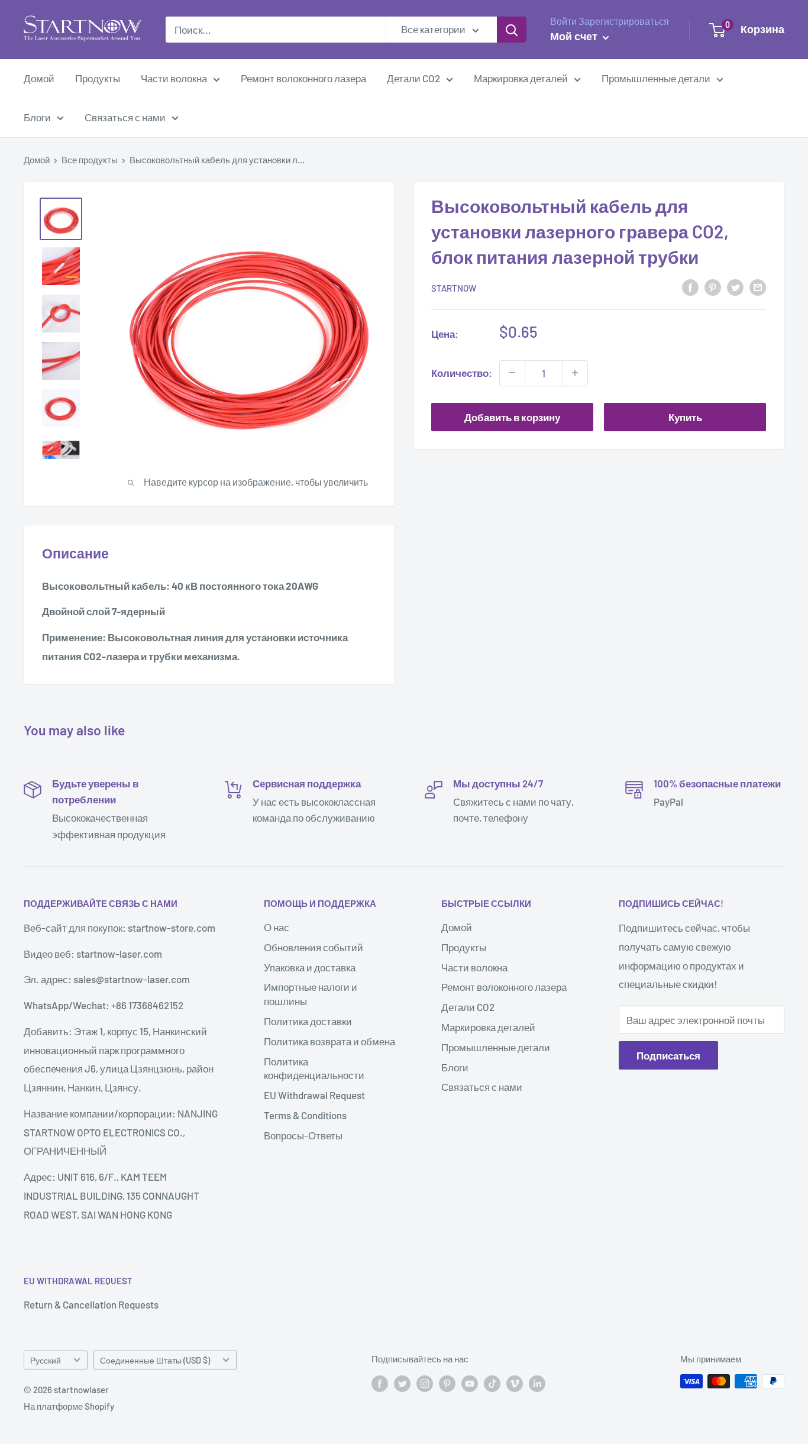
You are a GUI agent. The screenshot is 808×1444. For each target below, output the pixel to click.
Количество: (461, 372)
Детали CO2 (413, 78)
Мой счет (575, 36)
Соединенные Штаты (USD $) (155, 1360)
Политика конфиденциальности (314, 1068)
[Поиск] (511, 30)
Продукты (97, 78)
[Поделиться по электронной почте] (757, 286)
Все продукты (90, 159)
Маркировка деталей (521, 78)
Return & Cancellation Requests (91, 1304)
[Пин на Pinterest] (712, 286)
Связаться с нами (125, 117)
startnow (453, 287)
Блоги (37, 117)
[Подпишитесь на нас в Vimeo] (514, 1383)
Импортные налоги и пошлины (310, 994)
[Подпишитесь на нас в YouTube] (469, 1383)
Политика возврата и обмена (329, 1041)
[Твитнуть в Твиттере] (735, 286)
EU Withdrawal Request (314, 1095)
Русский (45, 1360)
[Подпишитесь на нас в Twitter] (402, 1383)
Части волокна (174, 78)
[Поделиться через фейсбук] (690, 286)
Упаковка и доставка (309, 967)
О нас (276, 927)
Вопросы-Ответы (303, 1135)
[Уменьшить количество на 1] (512, 372)
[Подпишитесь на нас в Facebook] (379, 1383)
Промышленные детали (656, 78)
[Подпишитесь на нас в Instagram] (424, 1383)
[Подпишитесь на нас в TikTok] (492, 1383)
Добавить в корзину (512, 416)
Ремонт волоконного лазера (303, 78)
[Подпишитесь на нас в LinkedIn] (537, 1383)
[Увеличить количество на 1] (575, 372)
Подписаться (668, 1055)
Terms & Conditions (305, 1115)
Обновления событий (313, 947)
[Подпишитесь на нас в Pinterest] (447, 1383)
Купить (685, 416)
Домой (39, 78)
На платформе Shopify (69, 1406)
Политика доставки (308, 1021)
